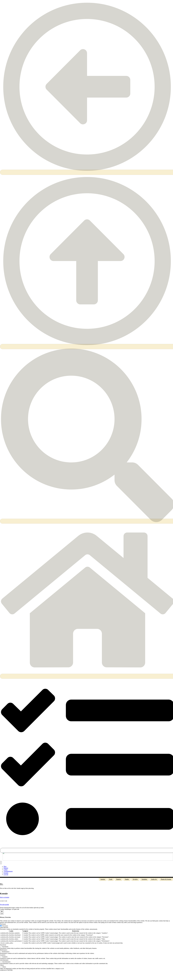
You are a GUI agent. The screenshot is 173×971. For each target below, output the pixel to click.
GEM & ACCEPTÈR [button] (6, 970)
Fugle (110, 879)
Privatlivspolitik (4, 904)
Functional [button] (3, 945)
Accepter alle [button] (15, 909)
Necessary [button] (3, 924)
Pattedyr (118, 879)
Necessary (5, 926)
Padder (127, 879)
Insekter (103, 879)
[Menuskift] (1, 862)
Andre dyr (154, 879)
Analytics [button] (2, 955)
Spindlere (144, 879)
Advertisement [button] (4, 960)
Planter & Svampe (166, 879)
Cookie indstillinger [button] (5, 909)
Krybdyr (135, 879)
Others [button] (2, 965)
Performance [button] (3, 950)
